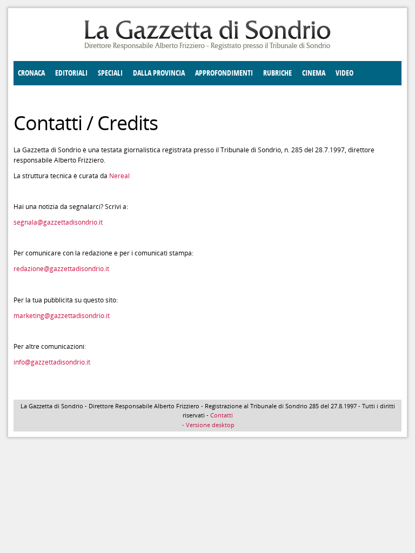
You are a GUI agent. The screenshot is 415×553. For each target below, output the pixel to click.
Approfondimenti (224, 73)
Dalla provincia (159, 73)
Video (344, 73)
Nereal (119, 175)
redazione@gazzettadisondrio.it (61, 268)
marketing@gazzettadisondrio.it (62, 315)
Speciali (110, 73)
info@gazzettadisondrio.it (52, 362)
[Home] (207, 47)
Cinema (313, 73)
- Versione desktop (207, 425)
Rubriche (277, 73)
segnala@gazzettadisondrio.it (58, 222)
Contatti (221, 415)
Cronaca (31, 73)
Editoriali (71, 73)
